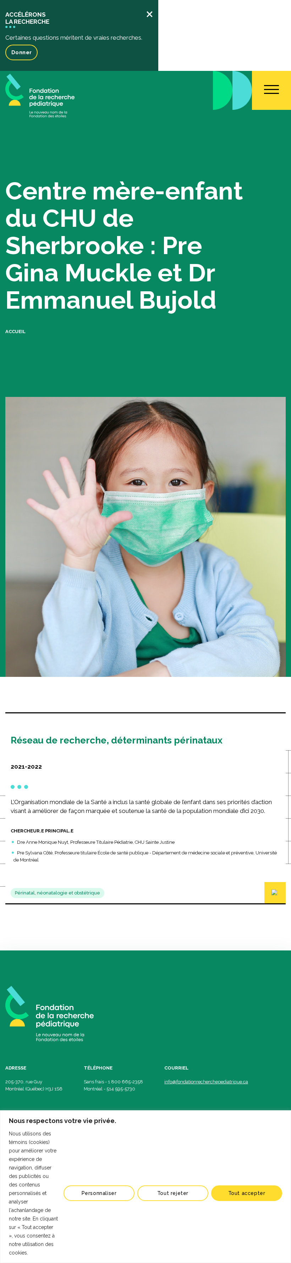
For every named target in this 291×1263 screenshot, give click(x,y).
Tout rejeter (172, 1193)
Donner (21, 52)
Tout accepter (246, 1193)
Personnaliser (99, 1193)
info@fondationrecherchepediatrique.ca (206, 1081)
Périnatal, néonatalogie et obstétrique (57, 893)
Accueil (15, 331)
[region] (145, 1186)
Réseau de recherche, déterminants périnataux (117, 740)
